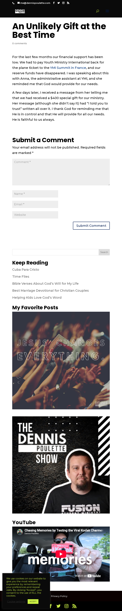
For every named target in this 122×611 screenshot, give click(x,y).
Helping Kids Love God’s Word (37, 297)
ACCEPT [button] (33, 601)
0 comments (19, 43)
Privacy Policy (59, 596)
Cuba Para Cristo (25, 269)
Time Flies (20, 276)
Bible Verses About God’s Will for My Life (45, 283)
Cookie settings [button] (16, 601)
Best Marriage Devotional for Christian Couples (50, 290)
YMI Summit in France (68, 68)
